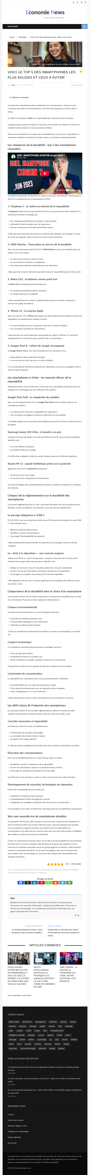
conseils (19, 1031)
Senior (11, 1044)
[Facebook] (21, 882)
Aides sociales (14, 1022)
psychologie (42, 1040)
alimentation (27, 1022)
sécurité (28, 1044)
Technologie (76, 85)
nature (68, 1035)
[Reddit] (55, 882)
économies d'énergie (28, 1048)
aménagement (40, 1022)
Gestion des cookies (16, 1120)
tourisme (37, 1044)
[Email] (69, 882)
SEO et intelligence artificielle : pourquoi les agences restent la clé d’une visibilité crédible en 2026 (44, 977)
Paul (14, 85)
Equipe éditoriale (14, 1137)
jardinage (31, 1035)
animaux (63, 1022)
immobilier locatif (57, 1031)
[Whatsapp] (48, 882)
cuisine (28, 1031)
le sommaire (20, 97)
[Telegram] (62, 882)
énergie (52, 1048)
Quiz (56, 1040)
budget (42, 1026)
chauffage (68, 1026)
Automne (12, 1026)
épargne (61, 1048)
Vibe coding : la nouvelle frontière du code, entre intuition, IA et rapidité (68, 974)
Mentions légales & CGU (17, 1126)
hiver (45, 1031)
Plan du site (12, 1143)
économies (13, 1048)
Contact (11, 1114)
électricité (42, 1048)
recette (64, 1040)
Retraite (74, 1040)
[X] (27, 882)
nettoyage (12, 1040)
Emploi (37, 1031)
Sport (19, 1044)
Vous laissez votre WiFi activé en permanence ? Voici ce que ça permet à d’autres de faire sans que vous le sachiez (18, 975)
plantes (31, 1040)
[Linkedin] (34, 882)
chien (11, 1031)
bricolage (33, 1026)
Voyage (66, 1044)
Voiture (57, 1044)
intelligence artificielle (16, 1035)
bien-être (22, 1026)
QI (50, 1040)
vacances (48, 1044)
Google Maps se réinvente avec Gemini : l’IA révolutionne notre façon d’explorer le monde (64, 933)
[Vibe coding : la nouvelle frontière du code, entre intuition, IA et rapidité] (71, 958)
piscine (22, 1040)
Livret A (41, 1035)
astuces (73, 1022)
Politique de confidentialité (18, 1132)
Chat (60, 1026)
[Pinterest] (41, 882)
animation (53, 1022)
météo (59, 1035)
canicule (51, 1026)
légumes (50, 1035)
